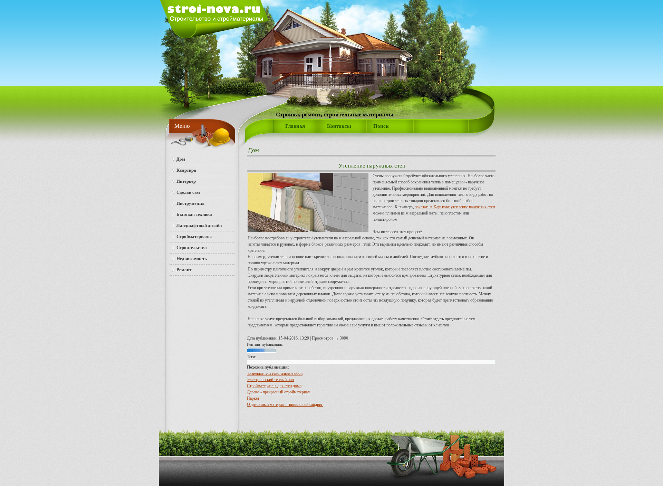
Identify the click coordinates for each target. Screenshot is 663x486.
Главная (295, 126)
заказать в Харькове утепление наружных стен (455, 206)
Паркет (253, 398)
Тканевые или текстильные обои (274, 373)
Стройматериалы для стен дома (274, 385)
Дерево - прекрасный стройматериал (278, 392)
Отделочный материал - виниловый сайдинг (285, 404)
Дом (253, 150)
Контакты (339, 126)
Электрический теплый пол (270, 379)
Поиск (381, 126)
